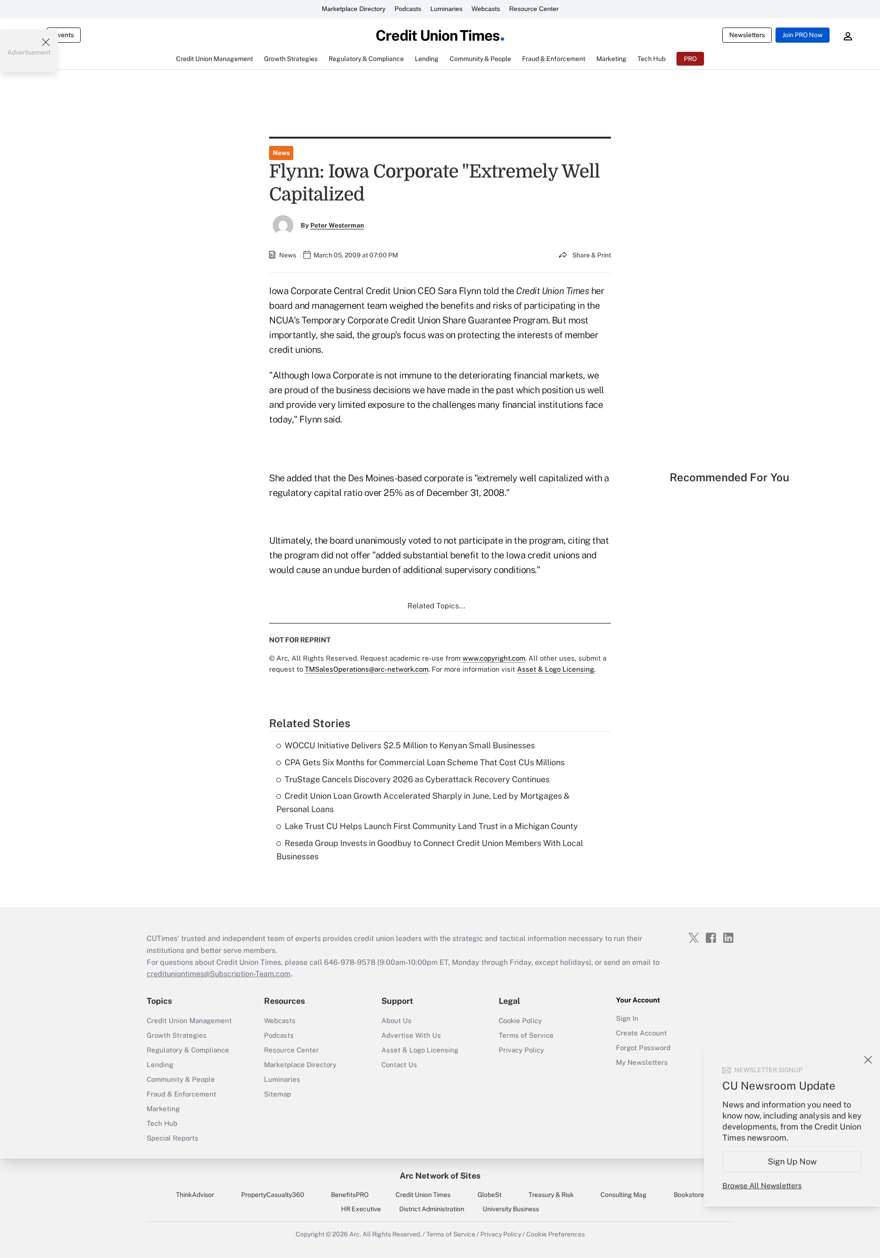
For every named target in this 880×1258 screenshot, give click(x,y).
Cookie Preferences (555, 1234)
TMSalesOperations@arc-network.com (367, 669)
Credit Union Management (189, 1020)
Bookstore (689, 1194)
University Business (511, 1209)
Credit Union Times (423, 1194)
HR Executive (361, 1209)
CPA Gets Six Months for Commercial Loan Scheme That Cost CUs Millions (425, 762)
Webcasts (486, 8)
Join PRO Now (802, 35)
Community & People (181, 1079)
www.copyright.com (493, 658)
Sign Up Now (792, 1161)
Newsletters (747, 35)
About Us (396, 1020)
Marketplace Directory (353, 8)
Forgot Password (643, 1048)
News (281, 152)
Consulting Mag (623, 1194)
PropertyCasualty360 (272, 1194)
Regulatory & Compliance (188, 1050)
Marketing (163, 1109)
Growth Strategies (177, 1035)
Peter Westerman (337, 225)
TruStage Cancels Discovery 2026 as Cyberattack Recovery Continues (417, 779)
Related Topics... (436, 605)
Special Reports (172, 1138)
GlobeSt (489, 1194)
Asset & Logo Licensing (419, 1050)
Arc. (355, 1234)
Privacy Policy (521, 1050)
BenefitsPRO (349, 1194)
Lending (160, 1065)
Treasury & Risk (551, 1194)
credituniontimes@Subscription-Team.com (219, 973)
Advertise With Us (411, 1035)
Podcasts (408, 8)
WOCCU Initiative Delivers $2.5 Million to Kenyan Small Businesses (410, 745)
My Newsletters (642, 1062)
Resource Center (534, 8)
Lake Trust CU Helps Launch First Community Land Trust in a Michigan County (431, 826)
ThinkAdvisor (195, 1194)
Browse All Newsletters (762, 1185)
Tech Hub (162, 1123)
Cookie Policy (520, 1020)
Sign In (627, 1018)
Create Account (641, 1033)
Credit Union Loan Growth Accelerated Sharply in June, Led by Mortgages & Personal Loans (423, 802)
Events (64, 35)
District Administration (431, 1209)
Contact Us (399, 1065)
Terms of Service (526, 1035)
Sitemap (277, 1094)
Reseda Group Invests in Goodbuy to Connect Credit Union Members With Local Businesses (429, 849)
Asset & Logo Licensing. (556, 669)
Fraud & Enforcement (181, 1094)
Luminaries (446, 8)
